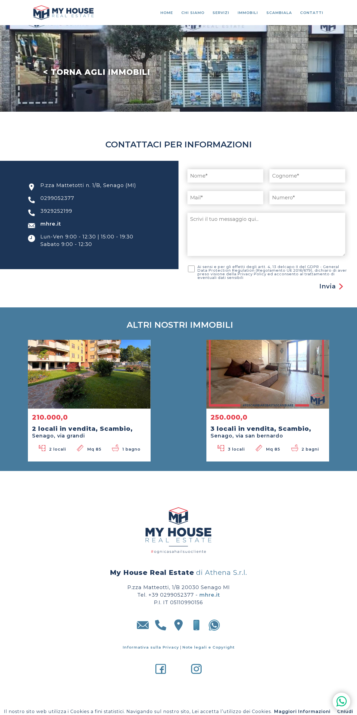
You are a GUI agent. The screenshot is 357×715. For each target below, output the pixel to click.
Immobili (248, 12)
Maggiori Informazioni (302, 711)
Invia (327, 294)
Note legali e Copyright (208, 655)
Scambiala (279, 12)
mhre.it (50, 232)
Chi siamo (192, 12)
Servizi (221, 12)
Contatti (311, 12)
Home (166, 12)
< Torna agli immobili (96, 72)
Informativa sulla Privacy (151, 655)
